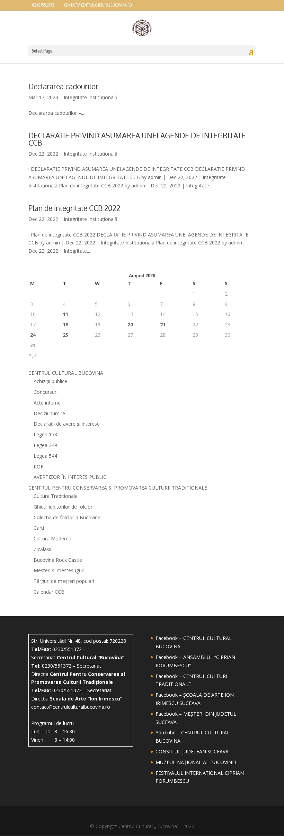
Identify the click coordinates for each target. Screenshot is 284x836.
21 (163, 324)
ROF (38, 466)
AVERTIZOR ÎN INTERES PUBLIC (70, 477)
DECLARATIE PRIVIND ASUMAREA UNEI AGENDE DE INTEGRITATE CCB (137, 139)
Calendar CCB (49, 591)
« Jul (32, 354)
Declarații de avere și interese (67, 423)
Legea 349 (45, 445)
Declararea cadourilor (63, 86)
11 (65, 314)
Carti (39, 527)
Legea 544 (45, 456)
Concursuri (45, 392)
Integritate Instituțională (90, 97)
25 (65, 335)
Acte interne (47, 402)
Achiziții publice (50, 381)
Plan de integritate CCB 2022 (74, 208)
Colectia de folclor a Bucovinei (67, 517)
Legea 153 (45, 434)
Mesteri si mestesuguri (59, 570)
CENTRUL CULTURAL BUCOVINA (65, 373)
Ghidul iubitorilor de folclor (63, 506)
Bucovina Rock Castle (58, 560)
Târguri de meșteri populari (64, 581)
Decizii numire (49, 413)
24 (33, 335)
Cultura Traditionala (56, 496)
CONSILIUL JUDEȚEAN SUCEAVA (192, 751)
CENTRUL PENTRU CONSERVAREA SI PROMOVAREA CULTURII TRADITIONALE (117, 487)
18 (65, 324)
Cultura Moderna (52, 538)
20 (130, 324)
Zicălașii (42, 549)
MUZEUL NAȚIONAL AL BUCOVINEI (196, 762)
